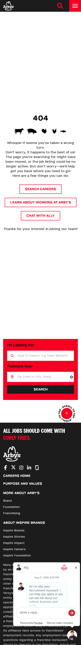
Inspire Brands (14, 530)
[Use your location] (71, 377)
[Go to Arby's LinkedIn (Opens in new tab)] (29, 467)
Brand (7, 500)
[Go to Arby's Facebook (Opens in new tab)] (5, 467)
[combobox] (41, 377)
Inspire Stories (14, 536)
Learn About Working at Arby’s (40, 202)
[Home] (8, 6)
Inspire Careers (14, 549)
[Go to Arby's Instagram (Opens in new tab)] (21, 467)
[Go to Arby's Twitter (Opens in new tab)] (13, 468)
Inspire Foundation (17, 555)
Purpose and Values (22, 483)
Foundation (11, 507)
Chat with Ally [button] (40, 215)
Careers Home (16, 476)
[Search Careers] (60, 6)
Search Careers (40, 189)
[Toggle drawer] (75, 6)
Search (41, 389)
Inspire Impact (14, 543)
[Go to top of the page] (67, 414)
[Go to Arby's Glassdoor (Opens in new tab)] (37, 467)
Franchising (11, 513)
